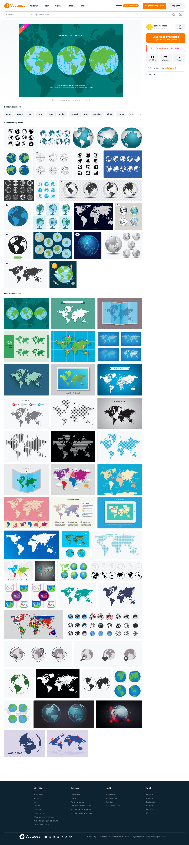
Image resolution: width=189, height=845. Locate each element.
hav (86, 114)
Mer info (152, 74)
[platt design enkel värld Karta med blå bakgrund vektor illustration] (75, 545)
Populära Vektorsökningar (82, 805)
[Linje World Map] (73, 446)
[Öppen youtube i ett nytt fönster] (70, 837)
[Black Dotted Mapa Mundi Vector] (73, 413)
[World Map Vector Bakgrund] (119, 379)
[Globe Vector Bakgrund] (26, 313)
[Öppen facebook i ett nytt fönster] (46, 837)
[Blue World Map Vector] (119, 313)
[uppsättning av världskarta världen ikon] (46, 190)
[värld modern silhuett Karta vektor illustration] (77, 595)
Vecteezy (37, 798)
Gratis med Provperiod (166, 38)
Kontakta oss (111, 798)
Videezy (37, 802)
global (62, 114)
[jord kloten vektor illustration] (96, 683)
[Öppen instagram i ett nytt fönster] (50, 837)
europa (121, 114)
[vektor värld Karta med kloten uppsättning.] (73, 571)
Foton (46, 6)
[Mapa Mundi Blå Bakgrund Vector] (119, 479)
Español (149, 798)
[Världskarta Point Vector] (73, 346)
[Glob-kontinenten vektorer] (52, 245)
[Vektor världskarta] (93, 216)
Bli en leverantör (113, 805)
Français (150, 809)
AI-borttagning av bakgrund (46, 821)
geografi (74, 114)
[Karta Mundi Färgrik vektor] (73, 479)
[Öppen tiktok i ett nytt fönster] (62, 837)
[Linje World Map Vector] (26, 446)
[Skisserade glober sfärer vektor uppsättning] (19, 190)
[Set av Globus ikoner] (55, 137)
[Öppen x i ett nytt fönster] (66, 837)
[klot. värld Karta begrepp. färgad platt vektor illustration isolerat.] (24, 743)
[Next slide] (138, 114)
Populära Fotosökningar (81, 809)
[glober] (107, 137)
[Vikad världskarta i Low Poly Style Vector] (73, 379)
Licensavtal (75, 794)
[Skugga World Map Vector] (119, 413)
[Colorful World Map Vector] (26, 413)
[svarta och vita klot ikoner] (87, 164)
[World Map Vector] (73, 313)
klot (30, 114)
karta (8, 114)
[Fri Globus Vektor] (123, 164)
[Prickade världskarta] (119, 446)
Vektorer (34, 6)
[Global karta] (17, 164)
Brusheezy (38, 794)
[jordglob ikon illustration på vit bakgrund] (128, 216)
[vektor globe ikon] (17, 216)
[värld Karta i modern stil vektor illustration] (117, 545)
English (149, 794)
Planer (119, 5)
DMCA (73, 798)
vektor (20, 114)
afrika (109, 114)
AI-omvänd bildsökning (44, 817)
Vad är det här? (170, 68)
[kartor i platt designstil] (16, 595)
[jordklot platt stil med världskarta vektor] (17, 714)
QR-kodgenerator (41, 824)
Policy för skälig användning (157, 836)
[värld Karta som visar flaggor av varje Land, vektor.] (33, 624)
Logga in (176, 5)
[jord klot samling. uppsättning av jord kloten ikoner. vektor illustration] (103, 624)
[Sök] (173, 14)
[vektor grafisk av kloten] (64, 714)
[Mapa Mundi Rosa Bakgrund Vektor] (26, 512)
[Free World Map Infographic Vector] (73, 512)
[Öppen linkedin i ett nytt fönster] (54, 837)
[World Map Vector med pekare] (18, 571)
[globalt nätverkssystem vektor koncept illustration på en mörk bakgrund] (87, 245)
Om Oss (109, 802)
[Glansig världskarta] (123, 245)
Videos (58, 6)
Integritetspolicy (137, 836)
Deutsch (149, 805)
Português (150, 802)
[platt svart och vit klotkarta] (21, 137)
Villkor (126, 836)
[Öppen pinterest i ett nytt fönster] (58, 837)
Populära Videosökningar (82, 813)
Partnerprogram (78, 802)
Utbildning (38, 809)
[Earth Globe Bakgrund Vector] (63, 274)
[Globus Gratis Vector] (52, 216)
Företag (37, 805)
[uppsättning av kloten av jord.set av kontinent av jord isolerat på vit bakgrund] (116, 571)
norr (40, 114)
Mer (83, 6)
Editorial (71, 6)
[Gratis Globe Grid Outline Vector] (52, 164)
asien (132, 114)
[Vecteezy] (14, 5)
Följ (180, 28)
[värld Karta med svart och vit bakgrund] (45, 571)
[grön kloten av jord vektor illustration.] (19, 683)
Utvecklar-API (39, 813)
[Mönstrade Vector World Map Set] (26, 346)
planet (51, 114)
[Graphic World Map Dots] (119, 346)
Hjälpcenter (111, 794)
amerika (97, 114)
